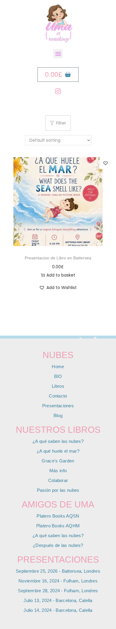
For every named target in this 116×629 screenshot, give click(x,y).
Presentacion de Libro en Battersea (58, 258)
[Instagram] (58, 91)
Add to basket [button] (60, 275)
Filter (61, 123)
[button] (58, 53)
